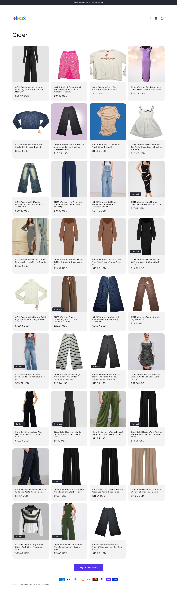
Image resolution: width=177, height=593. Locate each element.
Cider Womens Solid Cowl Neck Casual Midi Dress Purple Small (146, 88)
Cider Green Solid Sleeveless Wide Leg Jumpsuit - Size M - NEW (68, 547)
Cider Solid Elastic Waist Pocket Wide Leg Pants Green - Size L (107, 433)
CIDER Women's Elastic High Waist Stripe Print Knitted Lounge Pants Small (67, 377)
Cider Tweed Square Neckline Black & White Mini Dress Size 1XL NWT (145, 377)
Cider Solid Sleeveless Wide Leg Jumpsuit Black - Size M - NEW (68, 434)
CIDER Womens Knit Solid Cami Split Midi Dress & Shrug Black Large (146, 262)
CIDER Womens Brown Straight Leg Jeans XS (145, 318)
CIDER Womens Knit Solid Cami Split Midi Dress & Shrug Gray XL (30, 261)
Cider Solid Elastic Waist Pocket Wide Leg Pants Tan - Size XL (146, 490)
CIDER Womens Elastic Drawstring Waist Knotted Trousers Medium (66, 319)
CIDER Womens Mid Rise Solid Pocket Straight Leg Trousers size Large (68, 204)
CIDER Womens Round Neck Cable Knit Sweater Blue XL (28, 146)
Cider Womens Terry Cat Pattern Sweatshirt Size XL (104, 88)
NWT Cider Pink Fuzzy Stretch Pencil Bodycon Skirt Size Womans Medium (68, 89)
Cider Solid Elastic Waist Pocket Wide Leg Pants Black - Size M (69, 490)
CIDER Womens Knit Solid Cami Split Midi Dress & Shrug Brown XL (69, 262)
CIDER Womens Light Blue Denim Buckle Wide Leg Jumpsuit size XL (104, 204)
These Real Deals (27, 584)
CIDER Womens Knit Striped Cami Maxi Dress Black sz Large (146, 203)
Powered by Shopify (42, 584)
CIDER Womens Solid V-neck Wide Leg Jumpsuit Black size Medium (29, 89)
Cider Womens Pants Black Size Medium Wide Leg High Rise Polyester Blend (69, 147)
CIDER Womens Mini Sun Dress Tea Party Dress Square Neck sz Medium (146, 147)
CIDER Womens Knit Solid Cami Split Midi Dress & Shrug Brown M (107, 262)
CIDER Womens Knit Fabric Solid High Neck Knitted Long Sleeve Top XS (30, 319)
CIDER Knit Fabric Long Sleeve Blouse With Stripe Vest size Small (29, 547)
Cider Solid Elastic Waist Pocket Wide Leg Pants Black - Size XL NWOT (146, 434)
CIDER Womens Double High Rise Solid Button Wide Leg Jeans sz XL (105, 319)
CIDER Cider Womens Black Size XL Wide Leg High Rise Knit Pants (107, 547)
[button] (150, 18)
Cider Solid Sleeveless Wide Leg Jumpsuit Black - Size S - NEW (29, 434)
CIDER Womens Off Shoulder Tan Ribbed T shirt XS (106, 146)
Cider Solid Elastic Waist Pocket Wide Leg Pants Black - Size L (107, 490)
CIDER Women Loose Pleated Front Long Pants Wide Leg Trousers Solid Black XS (106, 377)
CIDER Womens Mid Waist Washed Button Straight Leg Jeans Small (28, 204)
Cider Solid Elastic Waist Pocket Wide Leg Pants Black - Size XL (30, 490)
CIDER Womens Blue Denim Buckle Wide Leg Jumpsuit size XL (30, 377)
